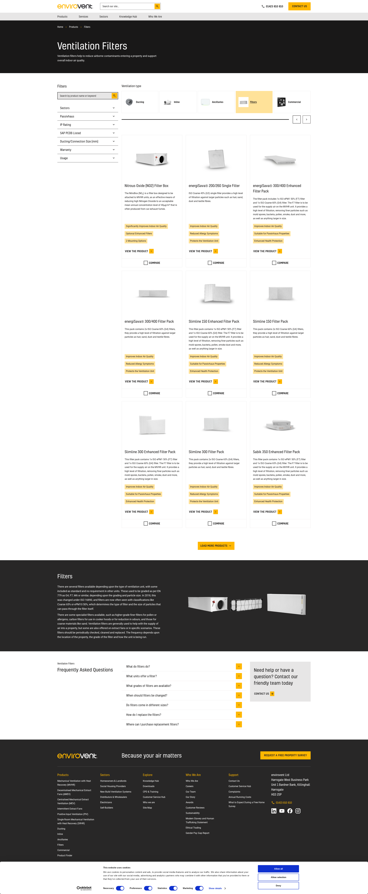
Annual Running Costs (240, 797)
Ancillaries (62, 839)
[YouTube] (281, 811)
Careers (189, 786)
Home (60, 26)
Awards (189, 802)
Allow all (278, 869)
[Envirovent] (75, 6)
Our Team (191, 791)
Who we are (149, 802)
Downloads (148, 786)
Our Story (190, 797)
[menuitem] (62, 16)
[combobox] (127, 6)
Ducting (61, 828)
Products (73, 26)
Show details (215, 888)
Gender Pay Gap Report (197, 833)
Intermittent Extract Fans (69, 808)
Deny (278, 885)
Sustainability (193, 813)
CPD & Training (150, 791)
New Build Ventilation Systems (115, 791)
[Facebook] (290, 811)
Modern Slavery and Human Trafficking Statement (200, 820)
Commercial (63, 850)
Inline (60, 834)
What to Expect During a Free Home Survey (246, 804)
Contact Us (234, 781)
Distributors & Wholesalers (113, 797)
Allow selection (278, 877)
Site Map (147, 807)
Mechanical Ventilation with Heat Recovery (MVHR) (74, 783)
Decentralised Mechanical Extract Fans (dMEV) (74, 792)
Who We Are (192, 781)
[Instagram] (298, 811)
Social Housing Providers (113, 786)
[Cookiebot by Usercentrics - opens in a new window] (84, 888)
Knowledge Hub (151, 781)
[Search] (157, 6)
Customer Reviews (195, 807)
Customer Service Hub (154, 797)
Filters (87, 26)
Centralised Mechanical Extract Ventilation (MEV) (73, 801)
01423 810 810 (284, 802)
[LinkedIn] (273, 811)
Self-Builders (106, 807)
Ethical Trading (193, 827)
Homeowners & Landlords (113, 781)
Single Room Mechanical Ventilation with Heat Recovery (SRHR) (75, 821)
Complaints (234, 791)
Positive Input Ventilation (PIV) (72, 814)
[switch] (148, 888)
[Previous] (297, 119)
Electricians (106, 802)
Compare (154, 263)
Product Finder (64, 855)
